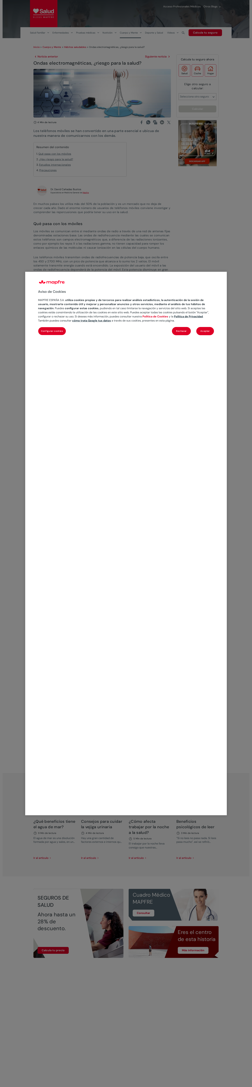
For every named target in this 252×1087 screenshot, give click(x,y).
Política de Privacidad (188, 316)
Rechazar (181, 331)
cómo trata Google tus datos (91, 320)
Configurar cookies (52, 331)
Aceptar (205, 331)
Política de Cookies (155, 316)
